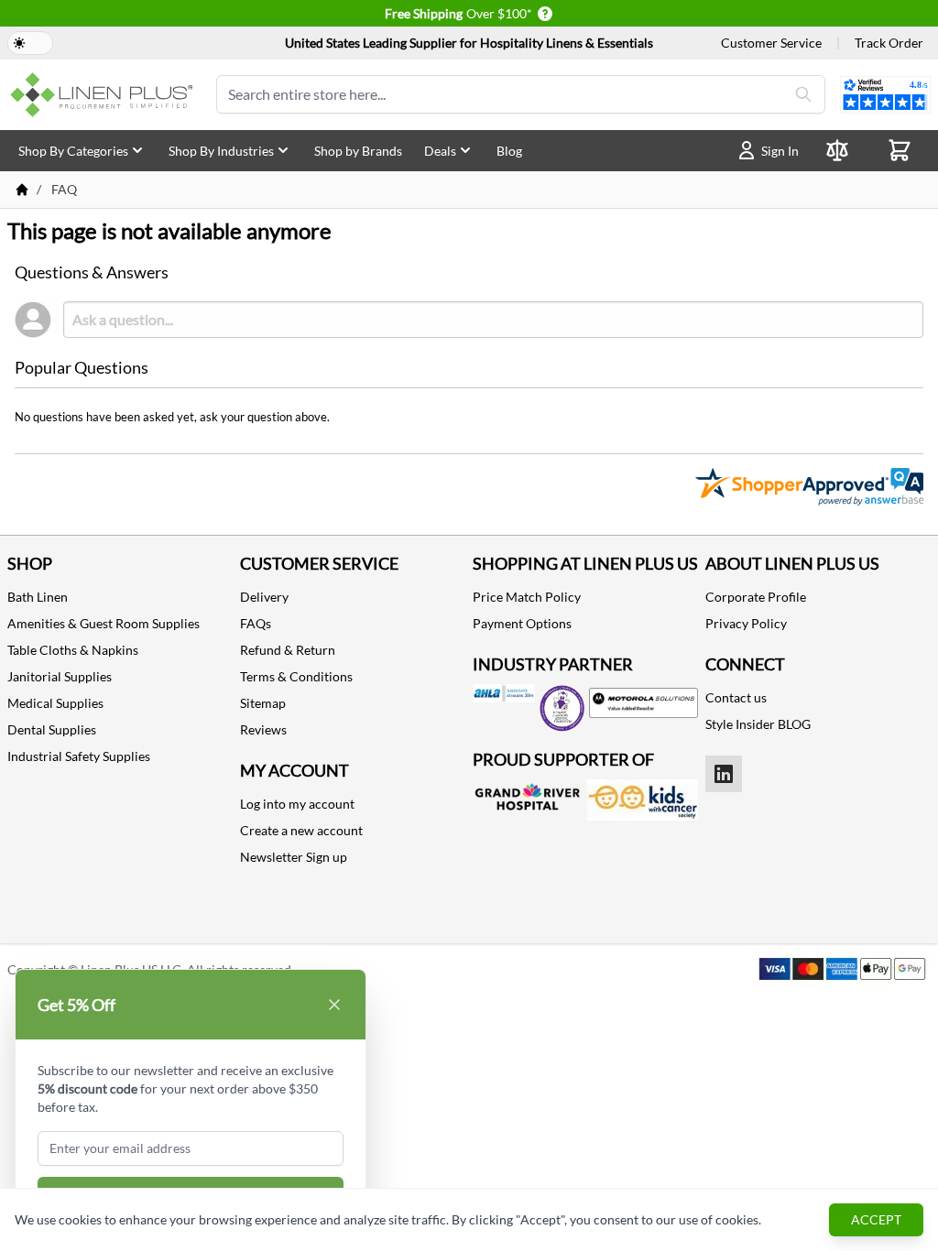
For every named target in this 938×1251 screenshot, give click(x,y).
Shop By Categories (73, 150)
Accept (876, 1219)
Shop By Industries (221, 150)
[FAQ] (22, 189)
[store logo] (104, 95)
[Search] (803, 94)
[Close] (334, 1004)
